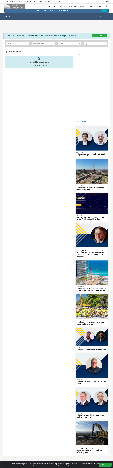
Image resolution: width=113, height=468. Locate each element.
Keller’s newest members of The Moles (91, 350)
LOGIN (99, 1)
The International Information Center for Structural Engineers (23, 1)
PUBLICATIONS (72, 6)
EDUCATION (83, 6)
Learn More (74, 36)
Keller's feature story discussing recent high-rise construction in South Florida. (91, 289)
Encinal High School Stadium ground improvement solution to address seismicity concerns (90, 451)
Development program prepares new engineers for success (90, 323)
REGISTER (105, 1)
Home (101, 16)
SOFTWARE (99, 6)
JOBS (91, 6)
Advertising (57, 1)
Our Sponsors (48, 1)
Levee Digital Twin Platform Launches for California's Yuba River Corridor (90, 218)
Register (99, 36)
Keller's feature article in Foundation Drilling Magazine (90, 189)
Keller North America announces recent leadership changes (91, 416)
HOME (49, 6)
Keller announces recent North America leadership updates (91, 155)
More (104, 11)
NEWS (55, 6)
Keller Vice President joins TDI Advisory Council (91, 382)
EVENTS (62, 6)
